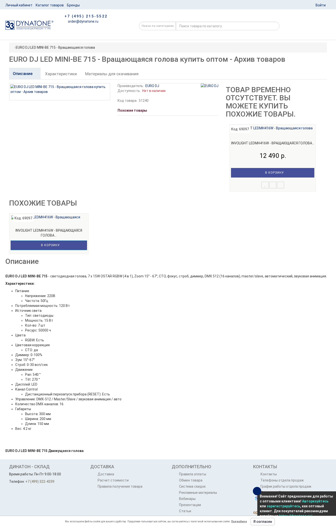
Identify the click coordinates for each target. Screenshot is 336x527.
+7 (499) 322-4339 (39, 481)
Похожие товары (132, 110)
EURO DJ (152, 86)
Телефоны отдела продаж (282, 480)
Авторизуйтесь (315, 501)
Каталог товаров (50, 5)
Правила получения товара (120, 486)
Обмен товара (190, 480)
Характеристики (61, 73)
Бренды (73, 5)
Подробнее (239, 521)
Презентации (190, 505)
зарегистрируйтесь (283, 506)
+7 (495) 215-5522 (86, 16)
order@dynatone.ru (82, 21)
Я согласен (262, 522)
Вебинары (187, 499)
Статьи (185, 511)
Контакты (268, 474)
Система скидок (192, 486)
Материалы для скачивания (111, 73)
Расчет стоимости (113, 480)
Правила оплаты (192, 474)
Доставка (106, 474)
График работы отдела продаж (285, 486)
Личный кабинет (18, 5)
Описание (23, 73)
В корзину (274, 172)
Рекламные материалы (198, 493)
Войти (321, 5)
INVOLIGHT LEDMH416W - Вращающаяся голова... (272, 143)
